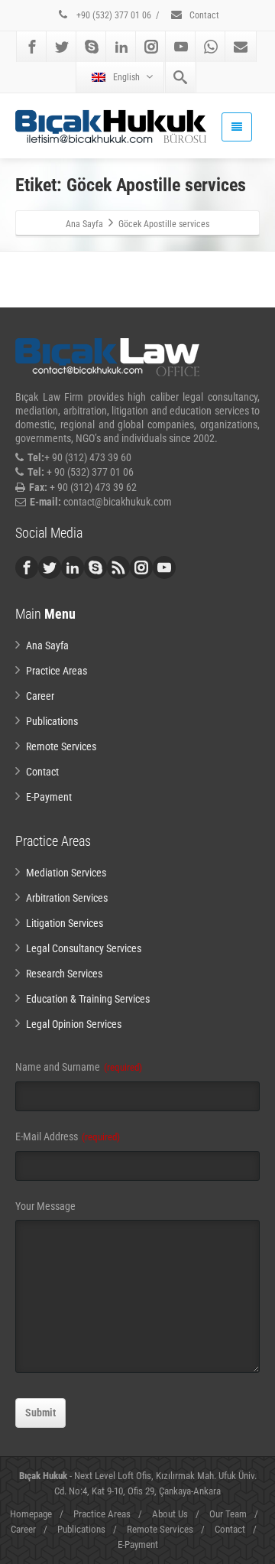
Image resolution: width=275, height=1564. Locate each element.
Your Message (45, 1206)
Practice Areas (56, 671)
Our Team (228, 1514)
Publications (52, 721)
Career (40, 696)
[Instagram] (151, 46)
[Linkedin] (121, 46)
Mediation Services (66, 873)
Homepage (31, 1514)
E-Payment (49, 797)
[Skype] (91, 46)
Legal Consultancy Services (83, 948)
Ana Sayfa (47, 645)
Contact (203, 15)
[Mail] (240, 46)
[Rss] (118, 567)
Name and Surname (78, 1067)
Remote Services (61, 746)
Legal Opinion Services (73, 1024)
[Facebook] (32, 46)
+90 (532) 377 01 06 (112, 15)
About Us (170, 1514)
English (126, 77)
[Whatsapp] (211, 46)
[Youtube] (181, 46)
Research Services (64, 973)
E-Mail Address (67, 1136)
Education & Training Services (88, 999)
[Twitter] (62, 46)
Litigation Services (64, 923)
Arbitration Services (67, 898)
